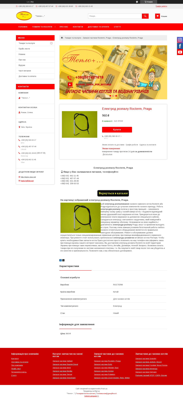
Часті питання (25, 71)
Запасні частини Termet (62, 374)
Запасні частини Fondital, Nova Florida (151, 365)
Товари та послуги (42, 27)
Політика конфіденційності (106, 393)
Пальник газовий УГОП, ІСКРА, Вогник (151, 375)
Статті (117, 27)
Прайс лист (16, 369)
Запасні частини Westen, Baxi (106, 368)
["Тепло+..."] (24, 20)
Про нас (64, 27)
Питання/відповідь (19, 372)
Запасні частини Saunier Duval (65, 364)
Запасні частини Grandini (145, 359)
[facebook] (60, 261)
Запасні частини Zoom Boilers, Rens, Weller (112, 378)
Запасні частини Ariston (104, 371)
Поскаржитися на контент (85, 393)
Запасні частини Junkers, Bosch (148, 362)
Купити (117, 129)
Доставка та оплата (98, 27)
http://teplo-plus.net (28, 177)
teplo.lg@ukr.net (27, 181)
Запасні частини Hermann (146, 372)
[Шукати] (145, 16)
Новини (22, 54)
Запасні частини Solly (103, 364)
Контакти (78, 27)
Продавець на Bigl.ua (91, 391)
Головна (22, 27)
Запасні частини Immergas (146, 369)
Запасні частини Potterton (104, 374)
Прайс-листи (24, 49)
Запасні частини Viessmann (64, 378)
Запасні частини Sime (62, 368)
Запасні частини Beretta (62, 371)
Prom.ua (104, 389)
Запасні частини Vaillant (62, 361)
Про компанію (17, 365)
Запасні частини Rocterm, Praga (97, 38)
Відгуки (22, 65)
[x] (63, 261)
